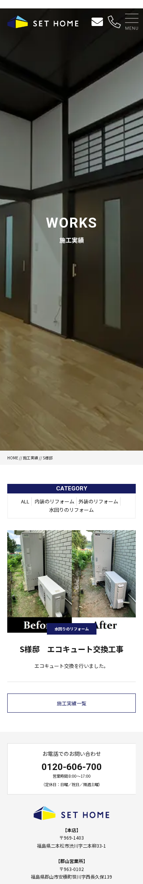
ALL (25, 501)
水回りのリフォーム (71, 509)
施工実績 (30, 458)
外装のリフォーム (98, 501)
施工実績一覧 (72, 703)
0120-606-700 (72, 767)
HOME (12, 458)
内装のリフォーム (54, 501)
